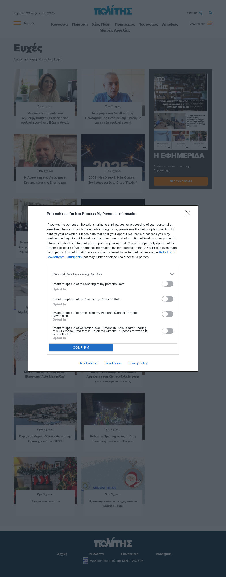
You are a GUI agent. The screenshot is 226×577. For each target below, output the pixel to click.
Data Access (113, 363)
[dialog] (113, 288)
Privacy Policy (138, 363)
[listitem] (113, 274)
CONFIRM (81, 347)
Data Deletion (88, 363)
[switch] (167, 284)
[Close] (189, 214)
